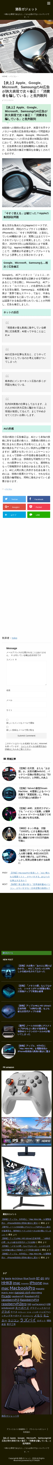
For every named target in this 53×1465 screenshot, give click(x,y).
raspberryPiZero (14, 1304)
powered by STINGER (31, 1460)
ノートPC (35, 1312)
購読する (9, 953)
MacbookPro (22, 1288)
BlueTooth (29, 1278)
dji (42, 1278)
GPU (47, 1278)
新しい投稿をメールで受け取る (20, 730)
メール (9, 700)
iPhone (36, 1282)
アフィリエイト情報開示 (16, 1429)
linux (45, 1283)
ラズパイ (28, 1320)
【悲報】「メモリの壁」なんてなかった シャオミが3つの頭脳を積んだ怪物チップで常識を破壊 (35, 988)
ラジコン (13, 1320)
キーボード (22, 1308)
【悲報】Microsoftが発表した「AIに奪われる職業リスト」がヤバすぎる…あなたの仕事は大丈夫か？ (30, 876)
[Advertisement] (26, 550)
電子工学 (11, 1324)
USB (48, 1304)
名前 (8, 690)
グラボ (5, 1311)
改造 (3, 1324)
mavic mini (7, 1292)
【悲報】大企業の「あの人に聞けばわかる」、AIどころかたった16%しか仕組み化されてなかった (35, 968)
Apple (8, 1278)
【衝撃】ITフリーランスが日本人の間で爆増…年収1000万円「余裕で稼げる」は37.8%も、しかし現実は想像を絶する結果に (34, 856)
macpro (40, 1288)
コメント (11, 659)
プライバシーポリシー (37, 1429)
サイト (9, 710)
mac (5, 1288)
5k (2, 1278)
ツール (29, 1312)
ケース (14, 1311)
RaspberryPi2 (32, 1296)
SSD (29, 1304)
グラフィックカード (40, 1307)
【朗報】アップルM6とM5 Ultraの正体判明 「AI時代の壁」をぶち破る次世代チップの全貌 (34, 1008)
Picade (6, 1296)
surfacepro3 (39, 1304)
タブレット (22, 1312)
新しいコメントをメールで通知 (20, 723)
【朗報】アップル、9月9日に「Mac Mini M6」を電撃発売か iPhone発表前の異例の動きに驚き (34, 1048)
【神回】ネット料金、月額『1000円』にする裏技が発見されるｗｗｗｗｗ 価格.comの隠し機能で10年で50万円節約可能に (33, 834)
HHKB (6, 1282)
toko (14, 637)
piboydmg (36, 1292)
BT (38, 1278)
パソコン (8, 489)
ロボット (41, 1320)
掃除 (49, 1320)
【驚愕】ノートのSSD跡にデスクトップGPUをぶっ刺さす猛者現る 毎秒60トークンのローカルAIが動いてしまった (34, 1030)
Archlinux (17, 1278)
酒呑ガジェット (26, 9)
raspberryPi (18, 1296)
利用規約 (26, 1432)
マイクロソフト (27, 1316)
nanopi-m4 (22, 1292)
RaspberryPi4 (29, 1300)
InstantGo (25, 1284)
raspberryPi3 (10, 1300)
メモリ (38, 1315)
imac (16, 1283)
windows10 (7, 1307)
